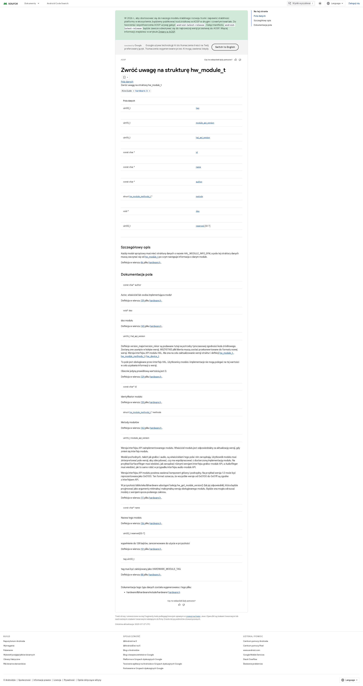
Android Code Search (57, 3)
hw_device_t (152, 356)
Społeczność (24, 680)
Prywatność (69, 680)
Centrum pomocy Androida (255, 641)
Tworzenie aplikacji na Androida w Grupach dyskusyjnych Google (152, 664)
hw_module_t (152, 257)
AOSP (123, 59)
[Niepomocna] (240, 60)
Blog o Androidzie (131, 650)
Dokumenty (30, 3)
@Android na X (130, 641)
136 (143, 523)
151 (143, 549)
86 (142, 262)
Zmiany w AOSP (166, 31)
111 (142, 497)
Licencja (57, 680)
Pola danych (127, 81)
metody (199, 196)
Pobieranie (8, 650)
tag (197, 108)
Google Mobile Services (253, 654)
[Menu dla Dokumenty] (40, 3)
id (197, 152)
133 (143, 402)
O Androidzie (9, 680)
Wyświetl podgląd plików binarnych (19, 654)
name (198, 167)
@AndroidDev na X (131, 645)
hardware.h (142, 90)
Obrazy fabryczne (11, 659)
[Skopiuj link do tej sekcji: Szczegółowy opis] (154, 247)
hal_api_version (203, 137)
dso (198, 211)
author (199, 181)
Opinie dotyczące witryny (89, 680)
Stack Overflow (250, 659)
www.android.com (251, 650)
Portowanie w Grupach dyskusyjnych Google (143, 668)
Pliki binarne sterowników (14, 664)
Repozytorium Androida (14, 641)
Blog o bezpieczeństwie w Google (138, 654)
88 (142, 574)
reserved (200, 226)
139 (143, 300)
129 (143, 376)
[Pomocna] (236, 60)
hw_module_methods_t (140, 196)
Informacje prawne (42, 680)
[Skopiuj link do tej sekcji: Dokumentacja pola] (156, 274)
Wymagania (8, 645)
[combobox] (301, 3)
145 (143, 326)
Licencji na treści (193, 616)
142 (143, 428)
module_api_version (205, 123)
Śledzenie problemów (253, 664)
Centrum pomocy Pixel (253, 645)
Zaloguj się (354, 3)
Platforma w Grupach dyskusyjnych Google (142, 659)
